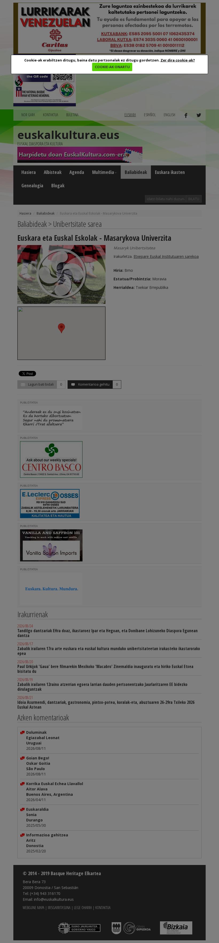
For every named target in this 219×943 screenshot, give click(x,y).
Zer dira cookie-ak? (178, 60)
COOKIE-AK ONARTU (112, 66)
